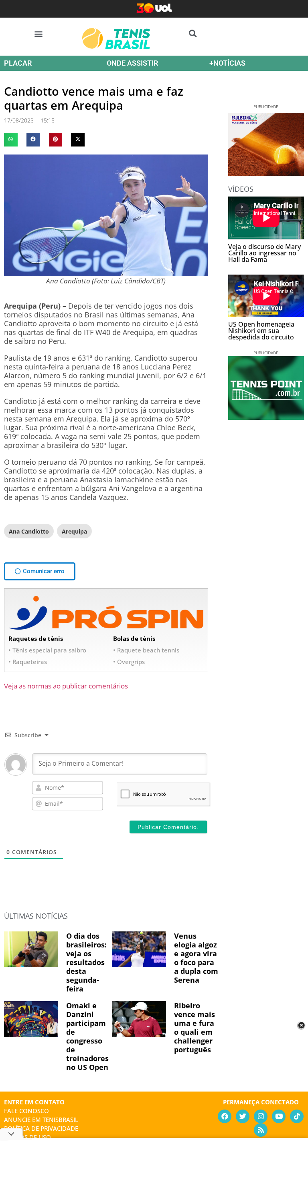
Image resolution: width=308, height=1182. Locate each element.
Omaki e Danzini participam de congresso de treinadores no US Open (87, 1036)
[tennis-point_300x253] (266, 417)
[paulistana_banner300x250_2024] (266, 173)
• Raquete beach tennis (146, 650)
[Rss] (260, 1130)
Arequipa (74, 531)
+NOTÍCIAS (227, 63)
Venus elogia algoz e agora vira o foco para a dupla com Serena (196, 958)
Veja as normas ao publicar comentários (66, 685)
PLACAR (18, 63)
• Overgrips (129, 662)
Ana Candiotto (29, 531)
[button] (38, 33)
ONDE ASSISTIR (132, 63)
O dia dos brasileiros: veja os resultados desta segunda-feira (86, 962)
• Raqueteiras (27, 662)
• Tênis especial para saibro (47, 650)
